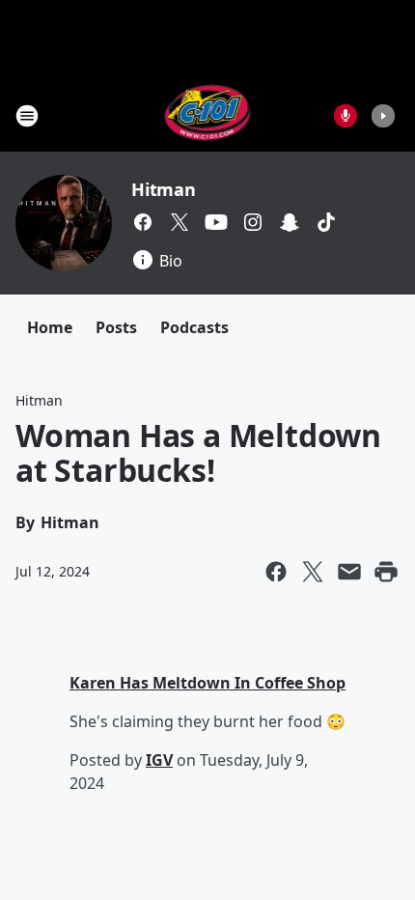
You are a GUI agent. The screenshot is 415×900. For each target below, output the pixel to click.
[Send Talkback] (345, 115)
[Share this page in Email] (349, 571)
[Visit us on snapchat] (289, 222)
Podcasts (194, 327)
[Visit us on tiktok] (326, 222)
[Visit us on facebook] (142, 222)
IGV (159, 760)
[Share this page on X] (312, 571)
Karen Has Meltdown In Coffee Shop (207, 682)
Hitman (163, 189)
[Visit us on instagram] (252, 222)
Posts (116, 327)
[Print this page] (386, 571)
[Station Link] (208, 115)
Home (49, 327)
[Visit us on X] (179, 222)
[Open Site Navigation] (27, 115)
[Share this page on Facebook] (276, 571)
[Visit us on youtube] (216, 222)
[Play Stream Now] (383, 115)
